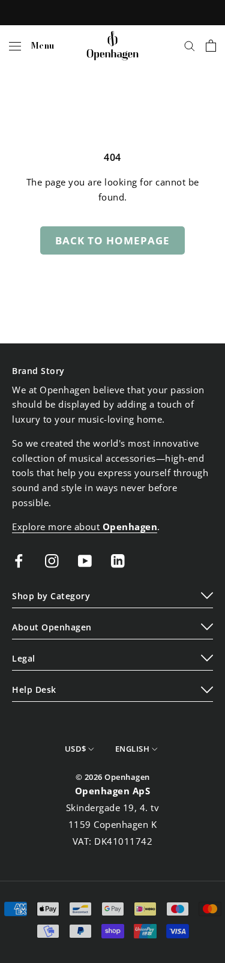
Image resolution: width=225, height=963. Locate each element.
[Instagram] (52, 559)
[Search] (189, 45)
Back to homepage (112, 240)
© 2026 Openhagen (113, 776)
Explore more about (84, 527)
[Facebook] (19, 559)
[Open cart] (211, 46)
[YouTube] (85, 559)
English (132, 748)
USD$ (75, 748)
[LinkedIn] (118, 559)
